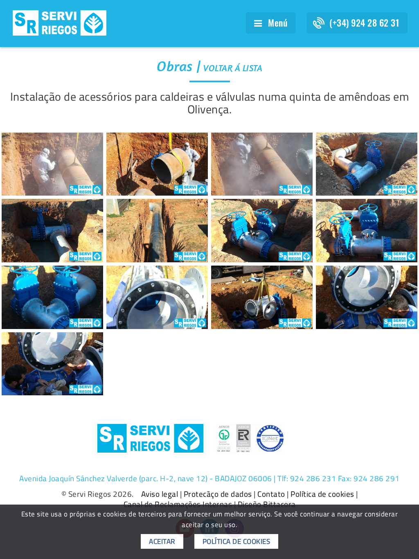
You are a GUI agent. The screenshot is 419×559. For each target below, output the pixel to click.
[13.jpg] (366, 297)
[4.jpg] (262, 164)
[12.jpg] (262, 297)
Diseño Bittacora (267, 504)
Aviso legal (159, 494)
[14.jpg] (52, 364)
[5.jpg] (366, 164)
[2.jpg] (52, 164)
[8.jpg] (262, 230)
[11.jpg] (157, 297)
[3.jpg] (157, 164)
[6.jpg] (52, 230)
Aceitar (162, 541)
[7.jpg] (157, 230)
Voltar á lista (232, 68)
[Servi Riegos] (59, 22)
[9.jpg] (366, 230)
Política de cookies (322, 494)
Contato (271, 494)
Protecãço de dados (218, 494)
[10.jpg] (52, 297)
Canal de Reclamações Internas (178, 504)
